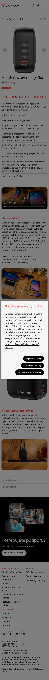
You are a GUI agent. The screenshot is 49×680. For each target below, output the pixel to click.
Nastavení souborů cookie (29, 372)
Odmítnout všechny (32, 365)
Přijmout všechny (33, 358)
